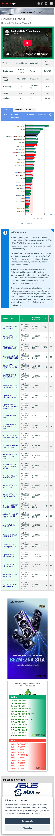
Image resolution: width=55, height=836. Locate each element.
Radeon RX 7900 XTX (19, 744)
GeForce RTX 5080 (18, 706)
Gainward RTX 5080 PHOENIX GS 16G (10, 347)
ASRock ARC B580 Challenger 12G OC (10, 546)
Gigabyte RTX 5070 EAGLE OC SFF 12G (10, 436)
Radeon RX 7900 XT (18, 750)
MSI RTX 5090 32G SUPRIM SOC (10, 327)
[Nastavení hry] (50, 114)
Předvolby (27, 828)
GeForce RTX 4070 (18, 722)
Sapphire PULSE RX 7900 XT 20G (10, 416)
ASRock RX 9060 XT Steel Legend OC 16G (10, 516)
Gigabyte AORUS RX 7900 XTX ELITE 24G (10, 357)
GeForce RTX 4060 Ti (19, 730)
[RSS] (38, 3)
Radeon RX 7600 (17, 768)
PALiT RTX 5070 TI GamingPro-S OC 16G (9, 377)
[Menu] (51, 3)
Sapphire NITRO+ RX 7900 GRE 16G (10, 446)
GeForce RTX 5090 (18, 701)
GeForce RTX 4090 (18, 703)
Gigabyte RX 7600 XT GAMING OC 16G (10, 556)
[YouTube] (46, 3)
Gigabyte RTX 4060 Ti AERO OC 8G (10, 536)
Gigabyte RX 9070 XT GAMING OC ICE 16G (10, 387)
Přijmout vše (27, 821)
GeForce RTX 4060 (18, 733)
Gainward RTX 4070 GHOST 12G (10, 486)
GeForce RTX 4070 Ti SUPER (22, 714)
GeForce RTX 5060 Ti (19, 725)
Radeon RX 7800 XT (18, 758)
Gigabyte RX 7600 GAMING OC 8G (9, 566)
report (12, 3)
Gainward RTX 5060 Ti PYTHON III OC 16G (10, 496)
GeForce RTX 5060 (18, 727)
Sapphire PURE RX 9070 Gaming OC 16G (10, 426)
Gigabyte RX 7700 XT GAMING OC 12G (10, 506)
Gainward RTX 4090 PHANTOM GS (10, 337)
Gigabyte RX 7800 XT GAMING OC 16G (10, 476)
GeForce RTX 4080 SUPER (21, 709)
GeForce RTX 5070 (18, 717)
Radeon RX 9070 (17, 752)
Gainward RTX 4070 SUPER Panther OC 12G (10, 456)
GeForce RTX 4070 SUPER (21, 719)
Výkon (7, 110)
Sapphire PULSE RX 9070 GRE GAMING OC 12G (10, 466)
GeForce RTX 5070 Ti (19, 711)
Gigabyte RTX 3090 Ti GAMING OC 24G (10, 397)
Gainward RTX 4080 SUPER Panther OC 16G (10, 367)
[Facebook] (42, 3)
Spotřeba (18, 110)
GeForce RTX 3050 (18, 736)
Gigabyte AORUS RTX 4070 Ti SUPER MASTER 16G (10, 407)
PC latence (30, 110)
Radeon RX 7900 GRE (19, 755)
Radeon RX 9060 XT (18, 763)
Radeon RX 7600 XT (18, 766)
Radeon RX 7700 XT (18, 760)
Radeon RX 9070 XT (18, 747)
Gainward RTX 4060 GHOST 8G (10, 575)
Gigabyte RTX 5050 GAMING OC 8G (10, 585)
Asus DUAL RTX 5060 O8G (9, 526)
